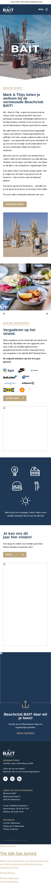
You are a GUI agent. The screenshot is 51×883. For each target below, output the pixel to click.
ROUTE (9, 555)
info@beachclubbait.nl (18, 806)
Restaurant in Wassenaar (13, 826)
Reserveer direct (15, 204)
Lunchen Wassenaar (11, 823)
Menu (40, 9)
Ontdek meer (12, 398)
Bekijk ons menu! (25, 733)
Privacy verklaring (10, 829)
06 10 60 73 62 (22, 809)
